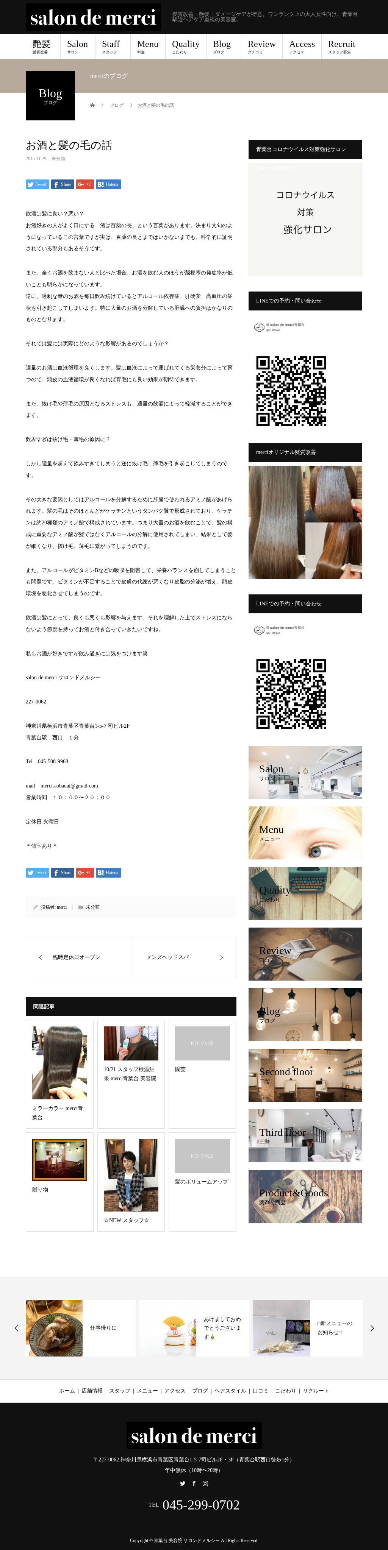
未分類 (58, 158)
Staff (111, 46)
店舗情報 (92, 1391)
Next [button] (372, 1328)
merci (62, 907)
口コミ (261, 1391)
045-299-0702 (201, 1505)
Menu (147, 46)
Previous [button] (16, 1328)
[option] (81, 1328)
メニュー (147, 1391)
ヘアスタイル (230, 1391)
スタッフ (119, 1391)
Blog (222, 46)
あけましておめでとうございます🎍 (222, 1328)
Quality (186, 46)
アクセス (175, 1391)
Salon (77, 46)
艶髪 (42, 46)
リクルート (316, 1391)
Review (262, 46)
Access (302, 46)
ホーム (67, 1391)
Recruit (341, 46)
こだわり (285, 1391)
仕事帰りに (103, 1328)
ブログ (200, 1391)
